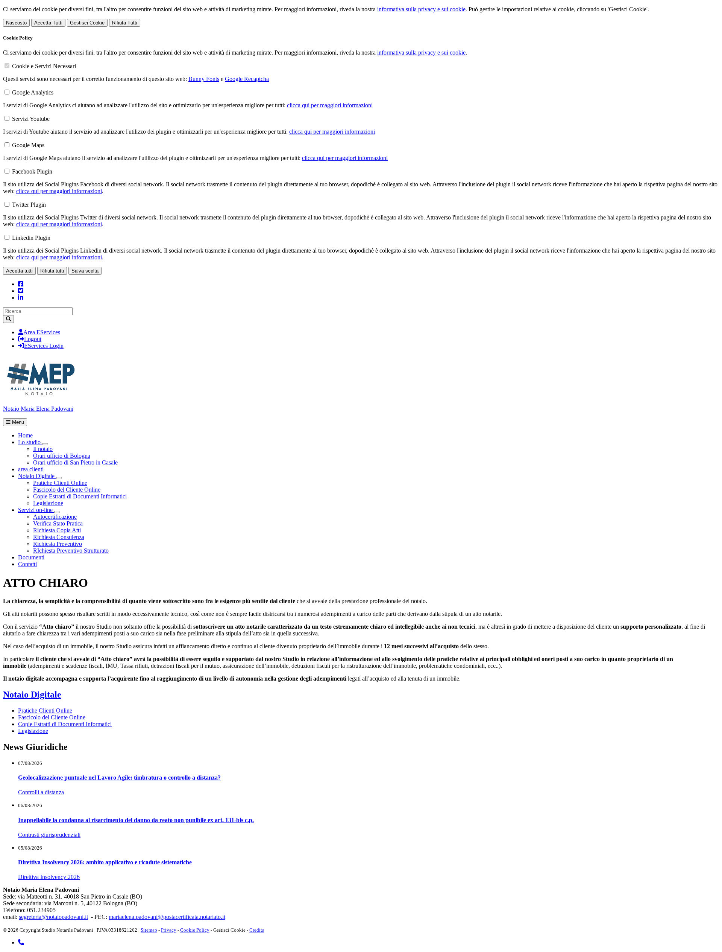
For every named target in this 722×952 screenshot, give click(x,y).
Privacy (168, 930)
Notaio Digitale (32, 694)
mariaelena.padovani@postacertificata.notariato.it (167, 917)
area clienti (31, 469)
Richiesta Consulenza (58, 537)
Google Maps (28, 145)
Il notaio (43, 449)
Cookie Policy (194, 930)
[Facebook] (20, 284)
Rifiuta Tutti (124, 23)
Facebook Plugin (32, 171)
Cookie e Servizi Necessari (44, 66)
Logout (32, 339)
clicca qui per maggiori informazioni (330, 105)
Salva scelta (85, 271)
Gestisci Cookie (87, 23)
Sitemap (149, 930)
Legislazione (48, 503)
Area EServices (41, 332)
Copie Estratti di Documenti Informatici (80, 496)
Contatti (27, 564)
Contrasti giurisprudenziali (49, 835)
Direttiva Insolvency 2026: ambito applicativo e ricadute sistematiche (105, 862)
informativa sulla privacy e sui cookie (421, 9)
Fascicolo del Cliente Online (66, 489)
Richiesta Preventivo (57, 544)
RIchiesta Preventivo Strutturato (71, 550)
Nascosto (16, 23)
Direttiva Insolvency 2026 (49, 877)
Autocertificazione (55, 516)
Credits (256, 930)
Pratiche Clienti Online (60, 483)
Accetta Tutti (48, 23)
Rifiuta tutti (52, 271)
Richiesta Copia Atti (57, 530)
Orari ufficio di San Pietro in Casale (75, 462)
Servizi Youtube (31, 119)
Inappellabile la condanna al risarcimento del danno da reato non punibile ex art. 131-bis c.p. (136, 820)
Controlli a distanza (41, 792)
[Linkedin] (20, 297)
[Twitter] (20, 291)
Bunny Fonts (203, 79)
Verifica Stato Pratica (58, 523)
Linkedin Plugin (31, 238)
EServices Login (44, 346)
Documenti (31, 557)
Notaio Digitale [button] (37, 476)
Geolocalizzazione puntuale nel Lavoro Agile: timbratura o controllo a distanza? (119, 777)
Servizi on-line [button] (36, 510)
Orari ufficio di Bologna (61, 455)
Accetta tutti (19, 271)
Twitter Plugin (29, 204)
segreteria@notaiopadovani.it (53, 917)
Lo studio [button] (30, 442)
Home (25, 435)
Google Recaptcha (247, 79)
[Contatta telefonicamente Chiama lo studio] (21, 942)
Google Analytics (32, 92)
